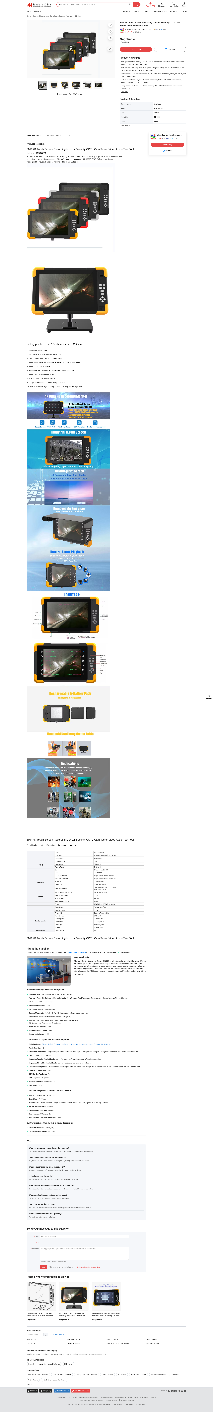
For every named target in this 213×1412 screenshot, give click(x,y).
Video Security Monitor (158, 1374)
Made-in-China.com (97, 1400)
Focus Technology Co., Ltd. (91, 1404)
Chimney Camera (112, 1339)
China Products (72, 1397)
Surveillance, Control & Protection (61, 16)
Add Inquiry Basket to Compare (71, 94)
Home (29, 16)
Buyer (135, 11)
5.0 (160, 138)
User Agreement (118, 1404)
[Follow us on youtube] (179, 1391)
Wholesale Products (106, 1397)
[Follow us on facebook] (169, 1391)
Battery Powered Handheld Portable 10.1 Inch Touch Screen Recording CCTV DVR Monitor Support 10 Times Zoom (106, 1315)
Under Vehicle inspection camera (117, 1343)
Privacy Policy (140, 1404)
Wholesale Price (119, 1397)
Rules (185, 11)
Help (146, 11)
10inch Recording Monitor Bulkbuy (54, 1380)
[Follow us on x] (172, 1391)
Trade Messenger (62, 1391)
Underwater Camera (92, 1044)
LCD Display (68, 1364)
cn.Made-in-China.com (127, 1400)
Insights (153, 1397)
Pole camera (31, 1343)
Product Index (144, 1397)
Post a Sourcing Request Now (88, 1267)
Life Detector (105, 1044)
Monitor (78, 16)
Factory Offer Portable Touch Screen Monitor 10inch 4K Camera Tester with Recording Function (40, 1315)
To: (38, 1242)
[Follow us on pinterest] (182, 1391)
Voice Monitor (33, 1380)
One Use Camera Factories (62, 1374)
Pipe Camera (65, 1044)
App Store (32, 1391)
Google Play (45, 1391)
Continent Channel (132, 1397)
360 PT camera (151, 1339)
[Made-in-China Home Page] (39, 4)
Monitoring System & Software (49, 1364)
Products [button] (62, 4)
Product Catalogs (58, 1335)
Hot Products (61, 1397)
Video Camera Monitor (138, 1374)
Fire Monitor (122, 1374)
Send (43, 1267)
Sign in (184, 6)
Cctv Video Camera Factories (38, 1374)
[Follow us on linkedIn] (185, 1391)
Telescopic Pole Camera (51, 1044)
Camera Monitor (107, 1374)
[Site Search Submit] (136, 4)
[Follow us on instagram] (175, 1391)
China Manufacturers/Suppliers (88, 1397)
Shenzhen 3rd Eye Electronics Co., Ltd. (138, 29)
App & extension (159, 11)
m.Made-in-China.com (111, 1400)
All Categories (34, 11)
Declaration (129, 1404)
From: (37, 1237)
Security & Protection (40, 16)
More (29, 1384)
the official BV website (77, 952)
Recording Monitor (77, 1044)
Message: (35, 1248)
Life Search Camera (73, 1343)
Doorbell (31, 1364)
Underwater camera (73, 1339)
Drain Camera (31, 1339)
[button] (130, 4)
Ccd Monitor (175, 1374)
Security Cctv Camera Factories (86, 1374)
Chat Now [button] (172, 49)
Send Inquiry (136, 49)
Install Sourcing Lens (82, 1391)
